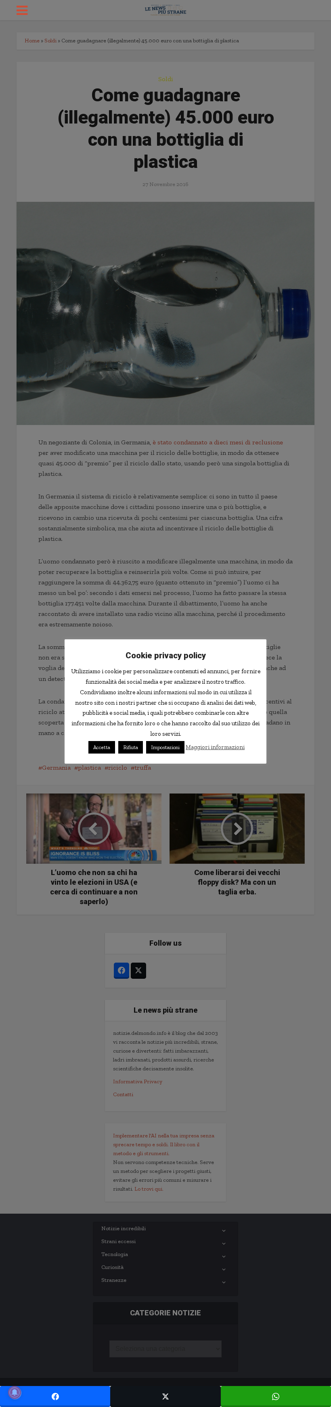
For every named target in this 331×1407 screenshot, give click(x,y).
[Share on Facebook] (55, 1396)
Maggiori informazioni (215, 747)
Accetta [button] (101, 747)
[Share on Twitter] (165, 1396)
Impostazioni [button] (165, 747)
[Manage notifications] (14, 1392)
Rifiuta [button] (130, 747)
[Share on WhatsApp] (276, 1396)
